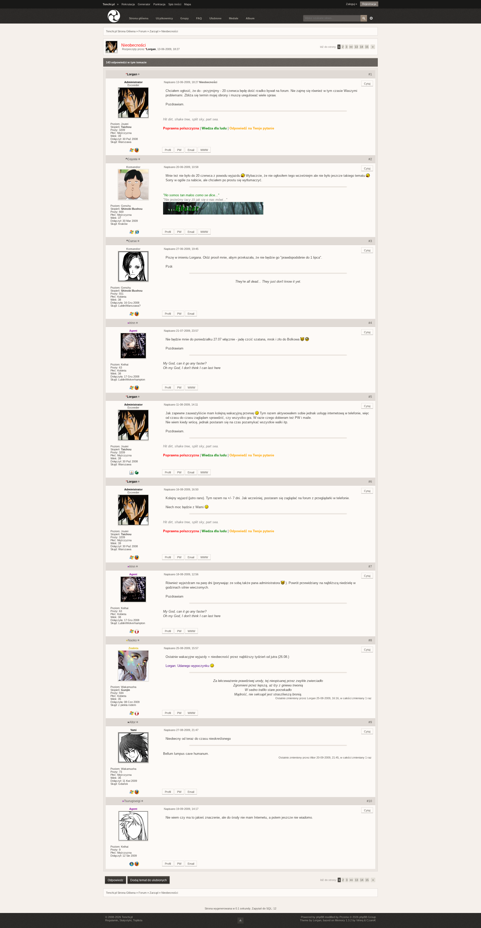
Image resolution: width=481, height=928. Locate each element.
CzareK (371, 920)
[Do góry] (240, 920)
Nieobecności (169, 31)
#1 (370, 74)
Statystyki (125, 920)
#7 (370, 566)
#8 (370, 640)
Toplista (137, 920)
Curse (131, 241)
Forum (143, 31)
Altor (132, 722)
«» (350, 46)
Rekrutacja (128, 4)
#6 (370, 481)
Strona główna (138, 18)
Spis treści (174, 4)
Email (191, 149)
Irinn (131, 323)
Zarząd (154, 31)
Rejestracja (369, 4)
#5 (370, 397)
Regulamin (111, 920)
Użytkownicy (164, 18)
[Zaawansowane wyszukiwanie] (371, 18)
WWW (204, 149)
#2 (370, 159)
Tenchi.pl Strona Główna (121, 31)
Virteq (359, 920)
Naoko (131, 640)
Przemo (344, 916)
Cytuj (367, 83)
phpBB (320, 916)
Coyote (132, 159)
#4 (370, 323)
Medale (233, 18)
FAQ (199, 18)
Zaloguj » (351, 4)
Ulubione (215, 18)
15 (366, 46)
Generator (144, 4)
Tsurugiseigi (131, 801)
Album (250, 18)
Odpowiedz (115, 880)
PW (179, 149)
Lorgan (150, 49)
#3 (370, 241)
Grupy (184, 18)
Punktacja (159, 4)
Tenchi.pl (127, 916)
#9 (370, 722)
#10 (369, 801)
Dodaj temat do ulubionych (148, 880)
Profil (168, 149)
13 (356, 46)
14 (361, 46)
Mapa (187, 4)
